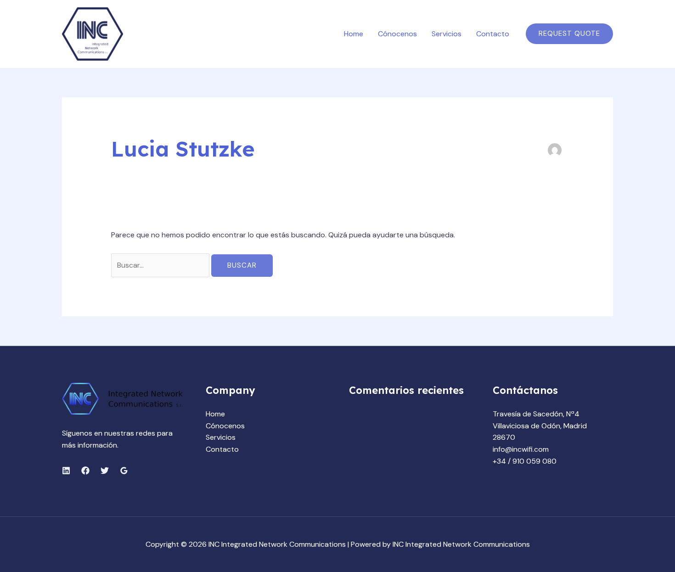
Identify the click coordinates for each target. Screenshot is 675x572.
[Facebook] (85, 470)
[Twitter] (105, 470)
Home (353, 34)
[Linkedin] (66, 470)
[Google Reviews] (124, 470)
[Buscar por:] (161, 265)
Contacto (492, 34)
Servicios (446, 34)
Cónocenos (397, 34)
